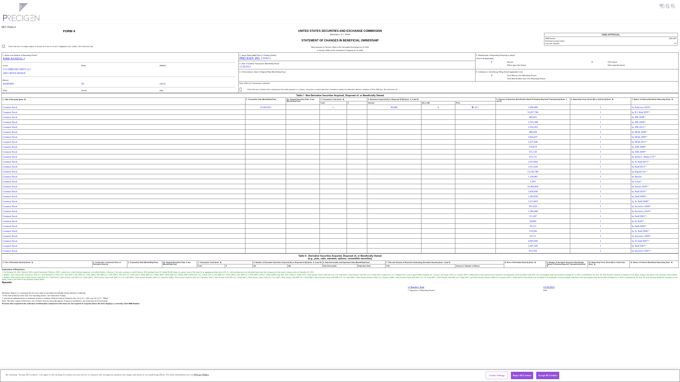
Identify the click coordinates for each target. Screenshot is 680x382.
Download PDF (667, 6)
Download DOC (662, 6)
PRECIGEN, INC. (250, 58)
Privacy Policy (201, 374)
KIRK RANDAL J (14, 58)
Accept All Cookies (547, 375)
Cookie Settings (497, 375)
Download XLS (672, 6)
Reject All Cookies (522, 375)
